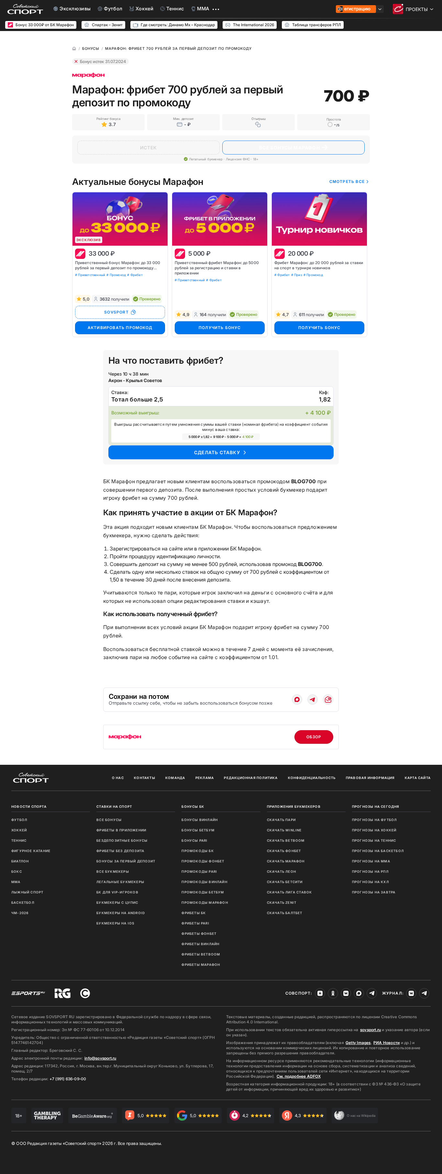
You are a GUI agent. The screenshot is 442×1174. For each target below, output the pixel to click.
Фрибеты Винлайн (200, 944)
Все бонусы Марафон (289, 147)
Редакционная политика (251, 778)
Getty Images (358, 1042)
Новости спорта (29, 806)
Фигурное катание (30, 851)
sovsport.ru (370, 1029)
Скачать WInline (284, 830)
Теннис (19, 840)
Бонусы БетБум (198, 830)
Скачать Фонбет (284, 851)
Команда (175, 778)
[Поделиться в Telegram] (312, 699)
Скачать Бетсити (285, 882)
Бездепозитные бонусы (122, 840)
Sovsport (116, 312)
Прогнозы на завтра (374, 892)
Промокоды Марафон (205, 902)
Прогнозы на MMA (371, 861)
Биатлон (20, 861)
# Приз (296, 275)
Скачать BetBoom (286, 840)
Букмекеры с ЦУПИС (117, 902)
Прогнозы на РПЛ (370, 871)
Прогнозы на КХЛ (370, 882)
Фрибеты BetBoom (201, 954)
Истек (148, 147)
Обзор (314, 736)
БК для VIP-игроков (117, 892)
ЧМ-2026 (19, 913)
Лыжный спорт (27, 892)
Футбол (19, 820)
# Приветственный (90, 275)
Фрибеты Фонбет (199, 933)
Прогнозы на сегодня (375, 806)
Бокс (16, 871)
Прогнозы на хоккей (374, 830)
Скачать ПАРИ (281, 820)
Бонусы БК (193, 806)
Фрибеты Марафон (201, 964)
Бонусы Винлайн (200, 820)
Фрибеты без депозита (120, 851)
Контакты (144, 778)
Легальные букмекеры (120, 882)
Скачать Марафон (286, 861)
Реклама (204, 778)
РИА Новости (386, 1042)
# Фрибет (135, 275)
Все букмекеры (112, 871)
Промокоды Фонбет (203, 861)
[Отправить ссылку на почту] (328, 699)
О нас (118, 778)
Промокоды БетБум (203, 892)
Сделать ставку (217, 452)
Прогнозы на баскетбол (378, 851)
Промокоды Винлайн (204, 882)
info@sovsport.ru (100, 1058)
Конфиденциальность (312, 778)
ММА (16, 882)
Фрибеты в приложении (121, 830)
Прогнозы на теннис (374, 840)
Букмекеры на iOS (115, 923)
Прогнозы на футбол (374, 820)
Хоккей (19, 830)
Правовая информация (370, 778)
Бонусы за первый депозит (125, 861)
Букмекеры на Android (120, 913)
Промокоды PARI (199, 871)
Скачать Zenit (282, 902)
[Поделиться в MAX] (297, 699)
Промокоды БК (198, 851)
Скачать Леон (281, 871)
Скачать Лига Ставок (289, 892)
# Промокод (116, 275)
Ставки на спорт (114, 806)
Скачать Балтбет (285, 913)
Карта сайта (418, 778)
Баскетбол (22, 902)
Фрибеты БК (194, 913)
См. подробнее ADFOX (299, 1076)
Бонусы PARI (194, 840)
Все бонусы (109, 820)
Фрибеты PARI (195, 923)
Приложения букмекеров (294, 806)
